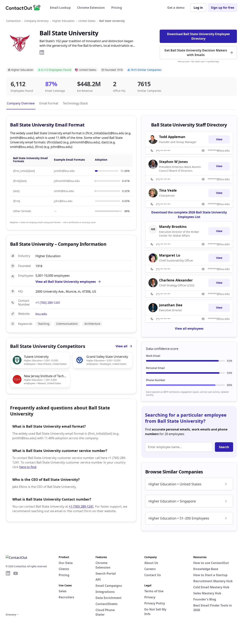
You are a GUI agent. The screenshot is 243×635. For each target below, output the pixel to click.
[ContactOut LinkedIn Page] (8, 591)
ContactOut (13, 21)
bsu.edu (41, 314)
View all (121, 346)
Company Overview (21, 103)
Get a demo (176, 8)
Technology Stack (75, 103)
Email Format (48, 103)
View (219, 139)
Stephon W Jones (173, 161)
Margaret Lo (169, 255)
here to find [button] (27, 467)
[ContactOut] (24, 7)
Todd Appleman (172, 137)
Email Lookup (60, 8)
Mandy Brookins (173, 226)
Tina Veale (168, 190)
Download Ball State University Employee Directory (198, 36)
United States (86, 21)
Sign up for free (222, 8)
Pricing (116, 8)
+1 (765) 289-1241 (48, 303)
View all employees (189, 328)
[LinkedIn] (41, 52)
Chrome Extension (91, 8)
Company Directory (36, 21)
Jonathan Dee (170, 305)
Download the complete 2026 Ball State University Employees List (189, 214)
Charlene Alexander (176, 280)
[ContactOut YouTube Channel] (15, 591)
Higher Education (63, 21)
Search (224, 447)
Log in (198, 8)
